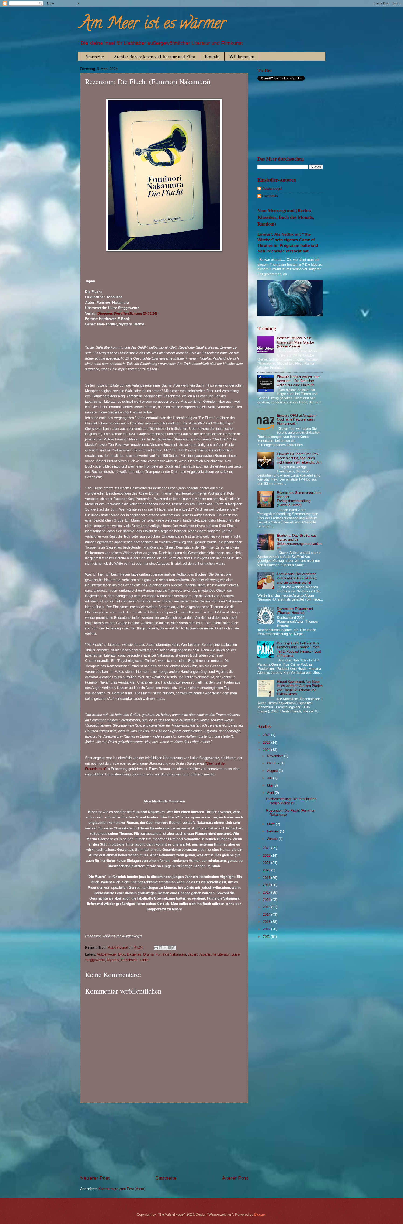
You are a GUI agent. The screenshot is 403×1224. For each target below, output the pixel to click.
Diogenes (134, 954)
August (273, 771)
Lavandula (270, 196)
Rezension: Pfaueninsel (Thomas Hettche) (295, 611)
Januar (272, 839)
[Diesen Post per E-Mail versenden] (156, 948)
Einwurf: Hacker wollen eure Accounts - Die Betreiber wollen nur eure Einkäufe (298, 381)
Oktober (273, 763)
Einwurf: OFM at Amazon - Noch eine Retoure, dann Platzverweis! (297, 420)
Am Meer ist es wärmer (153, 24)
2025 (267, 742)
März (271, 824)
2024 (267, 750)
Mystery (113, 960)
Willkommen (241, 56)
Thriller (144, 960)
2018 (267, 885)
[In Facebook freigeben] (169, 948)
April (271, 793)
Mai (270, 785)
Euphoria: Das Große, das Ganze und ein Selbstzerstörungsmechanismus (300, 542)
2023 (267, 848)
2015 (267, 907)
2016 (267, 899)
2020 (267, 870)
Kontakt (212, 56)
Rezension (129, 960)
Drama (148, 954)
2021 (267, 863)
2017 (267, 892)
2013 (267, 922)
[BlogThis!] (160, 948)
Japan (192, 954)
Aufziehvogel (106, 954)
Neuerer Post (95, 1178)
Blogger (260, 1214)
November (275, 756)
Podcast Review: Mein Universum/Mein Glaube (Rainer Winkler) (295, 342)
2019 (267, 878)
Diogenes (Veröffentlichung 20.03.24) (127, 313)
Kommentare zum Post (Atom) (121, 1189)
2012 (267, 929)
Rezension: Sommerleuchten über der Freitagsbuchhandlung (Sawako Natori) (299, 499)
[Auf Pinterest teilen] (173, 948)
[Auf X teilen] (165, 948)
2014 (267, 914)
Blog (121, 954)
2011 (267, 937)
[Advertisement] (164, 1139)
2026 (267, 735)
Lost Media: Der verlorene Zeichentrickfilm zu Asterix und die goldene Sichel (297, 578)
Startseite (95, 56)
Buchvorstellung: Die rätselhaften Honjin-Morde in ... (291, 801)
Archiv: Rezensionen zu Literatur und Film (154, 56)
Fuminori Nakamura (171, 954)
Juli (270, 778)
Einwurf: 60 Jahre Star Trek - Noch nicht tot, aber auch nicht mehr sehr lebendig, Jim (299, 458)
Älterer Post (235, 1178)
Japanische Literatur (214, 954)
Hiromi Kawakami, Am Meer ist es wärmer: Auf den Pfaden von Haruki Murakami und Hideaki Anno (300, 688)
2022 (267, 855)
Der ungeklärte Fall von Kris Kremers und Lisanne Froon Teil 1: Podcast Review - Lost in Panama (299, 649)
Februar (273, 831)
